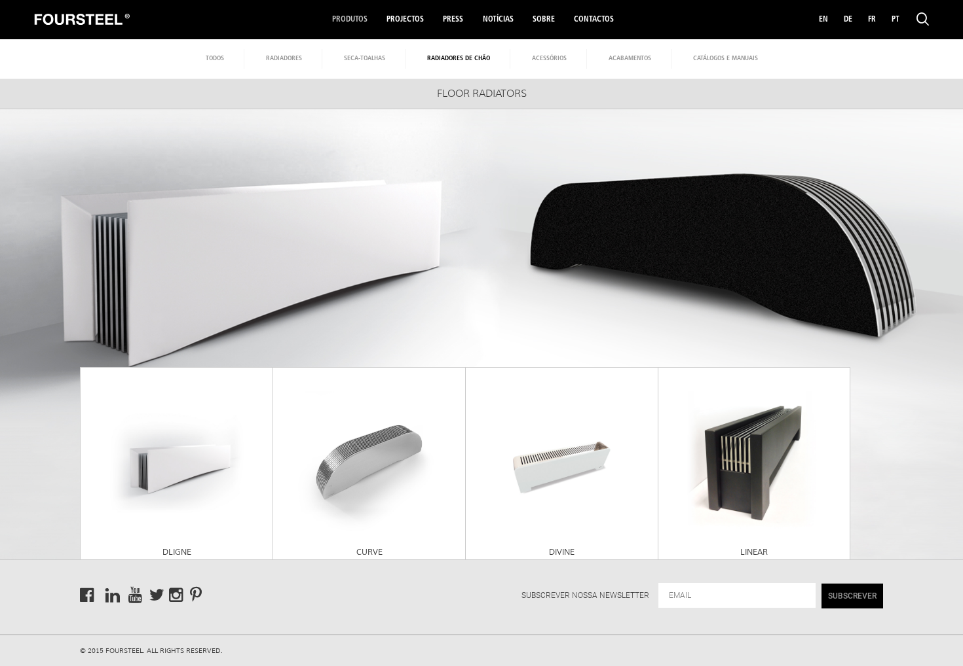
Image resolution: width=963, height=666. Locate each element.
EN (823, 20)
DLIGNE (176, 552)
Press (453, 20)
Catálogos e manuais (725, 58)
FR (872, 20)
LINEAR (754, 552)
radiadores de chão (458, 58)
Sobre (544, 20)
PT (895, 20)
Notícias (498, 20)
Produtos (350, 20)
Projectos (405, 20)
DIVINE (562, 552)
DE (848, 20)
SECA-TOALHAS (364, 58)
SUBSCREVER (852, 596)
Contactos (594, 20)
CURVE (369, 552)
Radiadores (284, 58)
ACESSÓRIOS (549, 58)
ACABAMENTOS (630, 58)
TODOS (215, 58)
